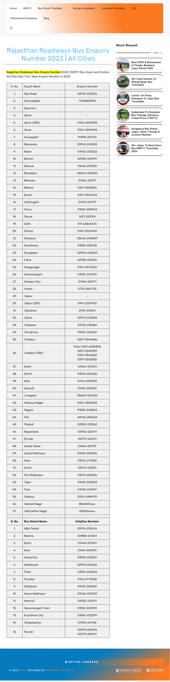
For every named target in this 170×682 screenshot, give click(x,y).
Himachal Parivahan (113, 8)
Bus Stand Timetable (50, 8)
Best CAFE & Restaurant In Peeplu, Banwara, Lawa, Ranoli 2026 (146, 65)
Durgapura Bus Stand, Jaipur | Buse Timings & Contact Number (145, 131)
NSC (22, 670)
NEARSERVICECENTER (60, 670)
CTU (133, 8)
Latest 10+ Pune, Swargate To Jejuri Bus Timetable (145, 98)
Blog (46, 18)
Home (13, 8)
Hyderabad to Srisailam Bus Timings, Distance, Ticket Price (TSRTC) (145, 115)
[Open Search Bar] (11, 28)
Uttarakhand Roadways (23, 18)
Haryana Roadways (84, 8)
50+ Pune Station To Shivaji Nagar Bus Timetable (143, 81)
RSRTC (27, 8)
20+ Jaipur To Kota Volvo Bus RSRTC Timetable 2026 (146, 148)
